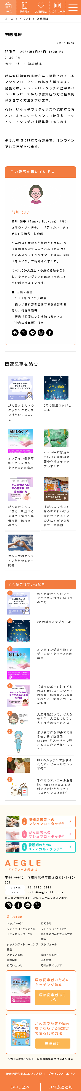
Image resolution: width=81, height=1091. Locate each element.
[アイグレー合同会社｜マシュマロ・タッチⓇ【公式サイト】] (23, 865)
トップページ (14, 923)
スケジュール (57, 11)
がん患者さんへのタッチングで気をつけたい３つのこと (55, 598)
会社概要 (46, 960)
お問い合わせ (14, 965)
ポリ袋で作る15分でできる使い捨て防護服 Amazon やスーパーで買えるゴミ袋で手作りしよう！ (55, 740)
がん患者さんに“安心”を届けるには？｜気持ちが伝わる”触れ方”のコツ (21, 516)
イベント (25, 18)
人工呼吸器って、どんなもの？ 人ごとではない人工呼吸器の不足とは (55, 718)
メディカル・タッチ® (19, 934)
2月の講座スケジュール (54, 622)
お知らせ (46, 923)
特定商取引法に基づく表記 (24, 1073)
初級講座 (35, 64)
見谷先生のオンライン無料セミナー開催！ (21, 561)
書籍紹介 (12, 960)
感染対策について (51, 965)
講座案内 (24, 11)
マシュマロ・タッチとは (21, 928)
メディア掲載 (14, 954)
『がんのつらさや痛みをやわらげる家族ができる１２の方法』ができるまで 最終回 (57, 516)
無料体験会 (41, 11)
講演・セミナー (50, 954)
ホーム (8, 11)
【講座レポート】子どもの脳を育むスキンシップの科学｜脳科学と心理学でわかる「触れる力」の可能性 (55, 695)
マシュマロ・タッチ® (53, 928)
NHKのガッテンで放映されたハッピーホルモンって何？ (55, 764)
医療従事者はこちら (52, 997)
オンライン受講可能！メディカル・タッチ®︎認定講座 (21, 463)
